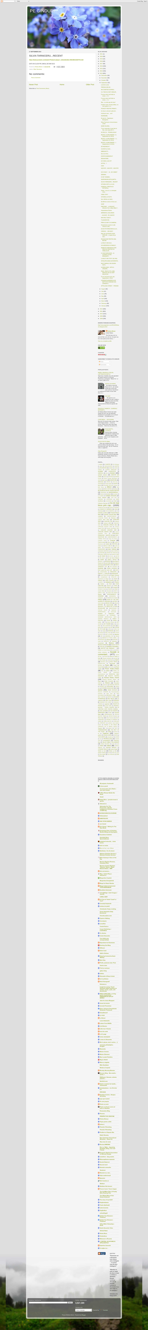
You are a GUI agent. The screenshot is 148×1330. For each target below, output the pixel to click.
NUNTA (106, 656)
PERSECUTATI (101, 663)
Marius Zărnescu (105, 1054)
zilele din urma (115, 752)
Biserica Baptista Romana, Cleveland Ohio (107, 862)
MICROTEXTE (101, 639)
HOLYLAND (101, 603)
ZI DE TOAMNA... (106, 177)
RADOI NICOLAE (112, 690)
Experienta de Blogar (103, 578)
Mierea (108, 639)
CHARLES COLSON (103, 507)
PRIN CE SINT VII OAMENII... (109, 222)
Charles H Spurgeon (114, 507)
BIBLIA (109, 487)
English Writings (115, 575)
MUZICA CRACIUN (103, 644)
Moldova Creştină (105, 1067)
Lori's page (103, 1034)
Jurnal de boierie (105, 1003)
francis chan (103, 965)
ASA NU (115, 481)
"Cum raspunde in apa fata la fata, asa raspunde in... (109, 129)
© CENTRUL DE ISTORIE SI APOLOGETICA (107, 1242)
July (102, 291)
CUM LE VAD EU (107, 545)
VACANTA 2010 (107, 738)
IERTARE (100, 605)
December (104, 75)
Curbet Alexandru (105, 936)
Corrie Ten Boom (113, 538)
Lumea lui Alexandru (106, 1039)
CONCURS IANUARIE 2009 (108, 530)
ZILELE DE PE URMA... (104, 441)
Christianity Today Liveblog (108, 909)
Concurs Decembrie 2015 (112, 528)
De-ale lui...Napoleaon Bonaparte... (107, 119)
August (103, 289)
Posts (101, 361)
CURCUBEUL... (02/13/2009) (106, 419)
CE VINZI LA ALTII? (106, 161)
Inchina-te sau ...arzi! (106, 113)
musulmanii (101, 643)
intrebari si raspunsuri (106, 613)
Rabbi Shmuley (104, 1135)
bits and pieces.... (105, 871)
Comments (103, 364)
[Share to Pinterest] (64, 67)
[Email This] (57, 67)
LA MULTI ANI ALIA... (106, 243)
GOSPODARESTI (111, 594)
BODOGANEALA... (114, 492)
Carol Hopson (102, 497)
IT (104, 622)
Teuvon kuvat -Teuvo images (108, 1189)
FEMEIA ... (103, 584)
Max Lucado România (106, 1057)
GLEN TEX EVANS (112, 592)
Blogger (84, 1315)
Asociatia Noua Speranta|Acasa (104, 838)
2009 (101, 316)
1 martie (100, 464)
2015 (101, 68)
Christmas (100, 511)
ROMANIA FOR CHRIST (106, 702)
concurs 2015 (107, 523)
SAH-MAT (107, 396)
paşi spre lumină (104, 1098)
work (109, 752)
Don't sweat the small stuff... (105, 570)
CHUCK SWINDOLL (110, 511)
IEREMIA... (104, 174)
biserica (115, 489)
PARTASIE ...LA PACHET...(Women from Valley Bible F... (109, 207)
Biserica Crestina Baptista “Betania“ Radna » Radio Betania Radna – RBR (107, 867)
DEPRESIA (108, 561)
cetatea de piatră (105, 906)
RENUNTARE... (105, 158)
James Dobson (110, 622)
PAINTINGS (110, 660)
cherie (115, 509)
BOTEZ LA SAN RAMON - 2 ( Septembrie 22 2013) (109, 139)
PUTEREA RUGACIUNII (108, 688)
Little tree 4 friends (105, 1028)
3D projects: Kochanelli (106, 783)
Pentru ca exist (104, 1104)
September (104, 82)
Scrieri (109, 712)
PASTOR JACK (104, 661)
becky (99, 485)
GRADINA (100, 596)
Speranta (102, 1178)
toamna (115, 731)
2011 (101, 311)
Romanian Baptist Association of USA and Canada (109, 1153)
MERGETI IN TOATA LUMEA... (109, 637)
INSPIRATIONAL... (102, 611)
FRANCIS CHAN (102, 589)
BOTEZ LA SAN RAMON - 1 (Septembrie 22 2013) (108, 143)
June (102, 293)
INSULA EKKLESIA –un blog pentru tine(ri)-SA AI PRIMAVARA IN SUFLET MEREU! (108, 996)
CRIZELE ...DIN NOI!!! (107, 231)
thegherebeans (104, 1202)
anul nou (104, 480)
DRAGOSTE (113, 571)
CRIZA (99, 545)
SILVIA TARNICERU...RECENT (109, 181)
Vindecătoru (103, 1236)
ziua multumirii (111, 754)
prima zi (102, 1124)
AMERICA (100, 473)
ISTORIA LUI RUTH (106, 197)
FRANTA (110, 589)
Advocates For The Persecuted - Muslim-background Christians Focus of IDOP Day (108, 808)
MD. (102, 636)
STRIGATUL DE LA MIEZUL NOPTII (107, 726)
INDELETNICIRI (112, 608)
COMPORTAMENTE (111, 516)
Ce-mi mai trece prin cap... (108, 504)
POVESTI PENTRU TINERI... (109, 679)
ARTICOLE (101, 482)
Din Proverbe (113, 566)
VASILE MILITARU (105, 743)
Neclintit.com (103, 1081)
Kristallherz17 (104, 1012)
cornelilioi (103, 923)
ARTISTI (108, 481)
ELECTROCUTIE (105, 575)
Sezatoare (103, 1170)
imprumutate (109, 605)
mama (104, 631)
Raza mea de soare (105, 1142)
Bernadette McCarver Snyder (110, 485)
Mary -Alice (108, 632)
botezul (102, 494)
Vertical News (104, 1230)
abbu (101, 466)
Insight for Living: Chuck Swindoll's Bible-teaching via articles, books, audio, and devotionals (108, 989)
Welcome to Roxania (106, 1238)
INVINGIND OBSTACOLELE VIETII (107, 617)
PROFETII (102, 686)
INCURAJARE (101, 608)
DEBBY (102, 559)
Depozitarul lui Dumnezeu (107, 942)
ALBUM (100, 469)
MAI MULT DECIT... (106, 217)
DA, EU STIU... (105, 153)
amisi (105, 476)
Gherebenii (109, 590)
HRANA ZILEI (108, 603)
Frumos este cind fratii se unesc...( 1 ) (108, 99)
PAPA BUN (103, 1092)
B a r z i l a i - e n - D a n (106, 848)
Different (102, 948)
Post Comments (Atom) (42, 88)
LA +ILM (102, 1015)
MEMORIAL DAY (109, 636)
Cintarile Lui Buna (103, 512)
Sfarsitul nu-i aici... (105, 1172)
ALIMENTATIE (112, 471)
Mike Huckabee (104, 1065)
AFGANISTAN (103, 468)
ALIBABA (100, 471)
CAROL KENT (104, 897)
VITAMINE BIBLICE (103, 749)
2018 (101, 61)
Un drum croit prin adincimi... (109, 111)
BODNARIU (103, 492)
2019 (101, 58)
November (104, 78)
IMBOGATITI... (105, 151)
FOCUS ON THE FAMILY (104, 587)
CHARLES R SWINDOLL (106, 509)
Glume (100, 594)
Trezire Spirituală (105, 1205)
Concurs (113, 518)
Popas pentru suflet (105, 1121)
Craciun (112, 540)
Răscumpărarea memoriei (107, 1159)
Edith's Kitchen (104, 953)
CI (116, 511)
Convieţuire (103, 921)
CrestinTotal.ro (104, 926)
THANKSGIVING (102, 730)
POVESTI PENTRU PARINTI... (109, 108)
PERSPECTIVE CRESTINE (107, 1116)
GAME (115, 589)
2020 (101, 56)
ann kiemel (103, 824)
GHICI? (115, 590)
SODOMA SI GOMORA (111, 719)
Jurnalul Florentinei (105, 1006)
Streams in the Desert (110, 724)
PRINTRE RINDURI (114, 684)
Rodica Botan (111, 331)
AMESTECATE (104, 818)
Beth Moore (101, 487)
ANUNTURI (113, 480)
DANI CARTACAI (115, 551)
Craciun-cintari (101, 542)
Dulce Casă (103, 950)
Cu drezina (103, 933)
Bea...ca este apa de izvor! (108, 102)
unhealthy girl (110, 737)
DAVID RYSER (115, 554)
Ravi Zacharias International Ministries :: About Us (108, 1138)
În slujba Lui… (104, 1248)
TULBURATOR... (105, 220)
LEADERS (105, 627)
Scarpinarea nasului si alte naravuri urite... (108, 225)
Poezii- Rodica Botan (112, 669)
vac (100, 738)
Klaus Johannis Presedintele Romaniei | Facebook (108, 1009)
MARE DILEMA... (105, 126)
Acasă (101, 797)
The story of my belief (106, 1199)
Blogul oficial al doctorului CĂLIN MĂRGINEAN (107, 886)
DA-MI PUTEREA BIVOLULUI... (109, 229)
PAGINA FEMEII (101, 660)
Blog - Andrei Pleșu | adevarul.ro (106, 874)
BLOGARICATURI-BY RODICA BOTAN (108, 490)
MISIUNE (115, 639)
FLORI (115, 585)
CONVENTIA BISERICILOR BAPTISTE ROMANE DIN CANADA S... (108, 282)
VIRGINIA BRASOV (111, 747)
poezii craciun (110, 667)
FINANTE (109, 585)
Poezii (107, 665)
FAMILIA (100, 580)
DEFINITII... (100, 561)
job (114, 624)
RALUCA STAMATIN (103, 691)
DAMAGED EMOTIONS (103, 551)
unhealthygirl (104, 1213)
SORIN (99, 721)
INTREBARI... (113, 615)
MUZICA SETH (115, 644)
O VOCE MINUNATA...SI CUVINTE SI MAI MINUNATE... (107, 254)
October (103, 80)
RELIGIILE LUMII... (111, 695)
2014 (101, 71)
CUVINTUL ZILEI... (106, 149)
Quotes (100, 690)
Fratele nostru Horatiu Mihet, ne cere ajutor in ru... (109, 105)
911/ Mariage (116, 464)
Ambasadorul (104, 816)
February (104, 303)
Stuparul (100, 728)
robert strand (108, 700)
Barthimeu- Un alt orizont (107, 851)
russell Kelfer (108, 705)
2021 (101, 54)
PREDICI (107, 683)
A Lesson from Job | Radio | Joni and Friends (108, 789)
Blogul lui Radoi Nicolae (107, 883)
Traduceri (106, 733)
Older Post (90, 84)
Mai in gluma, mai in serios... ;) (109, 1042)
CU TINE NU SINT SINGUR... (109, 92)
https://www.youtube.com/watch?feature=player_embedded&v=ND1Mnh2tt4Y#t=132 (56, 60)
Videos (109, 745)
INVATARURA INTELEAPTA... (109, 179)
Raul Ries (109, 693)
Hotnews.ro (103, 984)
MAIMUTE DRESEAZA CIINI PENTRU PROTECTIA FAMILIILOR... (108, 249)
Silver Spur (101, 717)
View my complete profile (105, 341)
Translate (105, 1310)
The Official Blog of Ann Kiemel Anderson (107, 1196)
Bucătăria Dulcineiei (106, 890)
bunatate (115, 494)
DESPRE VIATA (109, 564)
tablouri (110, 728)
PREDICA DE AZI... (106, 87)
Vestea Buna (103, 1233)
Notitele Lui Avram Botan (104, 650)
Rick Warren (111, 698)
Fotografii (115, 587)
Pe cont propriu (104, 1101)
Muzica (111, 643)
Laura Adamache (105, 1020)
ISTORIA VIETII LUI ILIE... (108, 184)
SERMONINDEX (108, 714)
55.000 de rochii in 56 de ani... (109, 201)
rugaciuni (106, 704)
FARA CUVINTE (109, 580)
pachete (115, 658)
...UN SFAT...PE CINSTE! (108, 215)
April (102, 298)
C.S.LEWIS (100, 495)
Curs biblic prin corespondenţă (104, 939)
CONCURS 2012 (108, 521)
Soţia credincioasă (105, 1175)
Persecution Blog (105, 1111)
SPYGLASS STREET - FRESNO (109, 286)
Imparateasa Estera (106, 210)
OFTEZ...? (104, 163)
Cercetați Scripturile (105, 903)
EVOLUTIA (113, 577)
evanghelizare (104, 577)
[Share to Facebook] (62, 67)
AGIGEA (111, 467)
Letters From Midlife (106, 1023)
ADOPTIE (117, 466)
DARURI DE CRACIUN (111, 552)
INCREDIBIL (104, 115)
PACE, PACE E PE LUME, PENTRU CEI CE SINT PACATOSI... (108, 272)
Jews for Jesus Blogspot (107, 1000)
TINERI (109, 731)
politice (108, 670)
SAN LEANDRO (104, 710)
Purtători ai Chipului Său (107, 1132)
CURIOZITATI (107, 547)
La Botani (102, 1018)
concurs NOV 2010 (103, 519)
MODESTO (106, 641)
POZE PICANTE (108, 681)
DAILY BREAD (112, 549)
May (102, 296)
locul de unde (104, 1031)
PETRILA (100, 665)
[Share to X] (60, 67)
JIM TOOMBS (107, 624)
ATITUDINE (100, 483)
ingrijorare (113, 610)
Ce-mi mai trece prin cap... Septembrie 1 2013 (108, 277)
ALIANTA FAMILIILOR (110, 469)
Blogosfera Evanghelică (107, 880)
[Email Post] (54, 66)
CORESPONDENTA (112, 537)
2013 (101, 73)
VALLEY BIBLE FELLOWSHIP (110, 742)
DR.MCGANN (103, 571)
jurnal (114, 625)
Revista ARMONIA (105, 1144)
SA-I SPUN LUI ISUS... (107, 199)
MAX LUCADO (108, 634)
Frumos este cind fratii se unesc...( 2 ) (108, 95)
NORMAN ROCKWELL (112, 646)
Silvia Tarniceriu (37, 69)
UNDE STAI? (104, 194)
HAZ (107, 597)
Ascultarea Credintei (106, 834)
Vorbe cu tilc (112, 751)
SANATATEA (101, 712)
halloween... (101, 597)
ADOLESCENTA (108, 466)
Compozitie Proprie (103, 517)
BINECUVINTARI (108, 488)
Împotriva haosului (105, 1245)
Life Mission (103, 1026)
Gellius (102, 973)
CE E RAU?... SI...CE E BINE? (109, 172)
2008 (101, 318)
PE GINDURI (42, 10)
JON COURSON (106, 625)
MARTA (117, 630)
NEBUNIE (102, 646)
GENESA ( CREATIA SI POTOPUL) (107, 187)
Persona (102, 1113)
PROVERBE (110, 686)
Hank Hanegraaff (105, 981)
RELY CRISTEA (102, 697)
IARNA (115, 603)
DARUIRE (102, 552)
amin (107, 473)
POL (102, 670)
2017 (101, 63)
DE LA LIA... (111, 556)
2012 (101, 309)
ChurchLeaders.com (106, 915)
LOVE (109, 629)
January (103, 305)
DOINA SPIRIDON (112, 568)
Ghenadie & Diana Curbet (107, 976)
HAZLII (100, 599)
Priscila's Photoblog (106, 1127)
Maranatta (103, 1049)
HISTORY (114, 601)
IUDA (102, 165)
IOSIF (102, 204)
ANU (99, 480)
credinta (107, 544)
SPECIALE (116, 721)
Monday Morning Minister (107, 1070)
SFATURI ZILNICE (113, 716)
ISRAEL (115, 620)
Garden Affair (101, 590)
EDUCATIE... (115, 573)
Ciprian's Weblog (105, 918)
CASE (115, 501)
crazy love (109, 542)
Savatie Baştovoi (105, 1162)
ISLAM (108, 620)
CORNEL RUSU (102, 538)
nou (113, 650)
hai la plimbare (104, 979)
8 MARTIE (107, 464)
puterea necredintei (110, 383)
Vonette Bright (113, 749)
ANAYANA (110, 476)
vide (118, 743)
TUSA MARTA (101, 737)
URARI (117, 737)
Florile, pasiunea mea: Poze (108, 962)
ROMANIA (116, 700)
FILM (110, 584)
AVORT (115, 483)
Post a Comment (35, 77)
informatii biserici (102, 610)
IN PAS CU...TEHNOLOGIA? (108, 132)
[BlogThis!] (59, 67)
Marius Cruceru (104, 1051)
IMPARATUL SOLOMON (107, 212)
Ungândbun (103, 1210)
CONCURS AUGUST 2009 (105, 526)
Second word (103, 1164)
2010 (101, 313)
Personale (112, 663)
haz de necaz (113, 597)
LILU (111, 627)
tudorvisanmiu (104, 1207)
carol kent (114, 497)
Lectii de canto (105, 84)
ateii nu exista (104, 845)
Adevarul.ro (103, 803)
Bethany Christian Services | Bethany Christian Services (108, 854)
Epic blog (102, 960)
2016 (101, 66)
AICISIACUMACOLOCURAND (108, 813)
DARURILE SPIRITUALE (104, 554)
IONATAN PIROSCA (103, 618)
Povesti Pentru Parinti (111, 677)
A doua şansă (104, 786)
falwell (115, 578)
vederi (113, 743)
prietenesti (105, 684)
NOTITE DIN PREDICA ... (108, 648)
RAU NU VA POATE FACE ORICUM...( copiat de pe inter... (108, 235)
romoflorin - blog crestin (107, 1156)
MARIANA (110, 631)
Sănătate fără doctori (106, 1186)
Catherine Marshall (102, 503)
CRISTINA (114, 544)
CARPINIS (100, 499)
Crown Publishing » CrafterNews (105, 929)
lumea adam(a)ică (105, 1036)
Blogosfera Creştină (105, 878)
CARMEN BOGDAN (110, 495)
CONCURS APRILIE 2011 (110, 525)
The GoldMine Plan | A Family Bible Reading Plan (108, 1192)
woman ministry (102, 752)
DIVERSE (100, 568)
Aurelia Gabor (108, 483)
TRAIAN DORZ (107, 735)
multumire (114, 641)
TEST (115, 728)
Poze (99, 681)
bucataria (108, 494)
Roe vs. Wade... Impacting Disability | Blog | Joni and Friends (107, 1148)
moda (99, 641)
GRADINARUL (112, 596)
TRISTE (115, 735)
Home (62, 84)
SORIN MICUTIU (108, 721)
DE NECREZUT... (105, 146)
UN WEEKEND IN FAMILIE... (109, 245)
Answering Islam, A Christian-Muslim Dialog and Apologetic (108, 831)
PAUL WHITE (113, 661)
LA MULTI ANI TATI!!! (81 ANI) (109, 258)
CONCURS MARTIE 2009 (105, 531)
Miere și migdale (104, 1062)
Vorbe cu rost (102, 751)
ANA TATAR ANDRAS (106, 821)
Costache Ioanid (102, 540)
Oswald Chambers (107, 658)
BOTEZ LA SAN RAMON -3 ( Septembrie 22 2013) (109, 135)
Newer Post (33, 84)
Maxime (117, 634)
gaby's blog (103, 970)
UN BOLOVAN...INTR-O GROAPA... (107, 268)
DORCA (117, 570)
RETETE (110, 697)
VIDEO (101, 745)
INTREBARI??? (101, 615)
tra (98, 733)
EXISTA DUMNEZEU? (107, 156)
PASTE (117, 660)
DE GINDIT (103, 556)
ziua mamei (102, 754)
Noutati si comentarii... (108, 653)
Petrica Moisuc (104, 1119)
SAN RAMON (113, 710)
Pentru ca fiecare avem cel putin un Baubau (107, 1107)
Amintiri (112, 473)
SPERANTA (103, 723)
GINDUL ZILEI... (102, 592)
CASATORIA (109, 501)
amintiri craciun (102, 475)
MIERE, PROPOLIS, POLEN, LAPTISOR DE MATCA (106, 373)
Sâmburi (102, 1183)
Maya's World (104, 1059)
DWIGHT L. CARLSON (104, 573)
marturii (101, 632)
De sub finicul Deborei (113, 558)
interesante (113, 611)
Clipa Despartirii (102, 451)
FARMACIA (108, 582)
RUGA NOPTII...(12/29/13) (109, 429)
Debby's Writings (112, 559)
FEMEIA (117, 582)
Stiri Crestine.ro (104, 1181)
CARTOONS (109, 499)
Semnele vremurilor (105, 1167)
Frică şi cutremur (105, 968)
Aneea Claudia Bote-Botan (110, 478)
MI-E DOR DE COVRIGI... (108, 89)
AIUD (116, 467)
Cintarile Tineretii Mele (110, 514)
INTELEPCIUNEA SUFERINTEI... (110, 261)
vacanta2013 (106, 740)
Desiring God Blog (105, 945)
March (103, 301)
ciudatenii (100, 516)
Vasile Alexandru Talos (106, 1228)
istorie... (100, 622)
